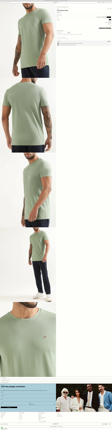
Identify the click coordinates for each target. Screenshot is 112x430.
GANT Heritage (3, 414)
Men (3, 2)
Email (2, 399)
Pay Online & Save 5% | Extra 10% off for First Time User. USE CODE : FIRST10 (56, 0)
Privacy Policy (59, 414)
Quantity (109, 23)
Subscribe (9, 407)
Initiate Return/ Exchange (42, 421)
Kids (8, 2)
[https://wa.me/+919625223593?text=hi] (2, 428)
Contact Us (40, 414)
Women (6, 2)
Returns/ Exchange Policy (42, 417)
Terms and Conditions (53, 426)
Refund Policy (40, 418)
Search (21, 418)
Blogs (1, 417)
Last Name (2, 395)
